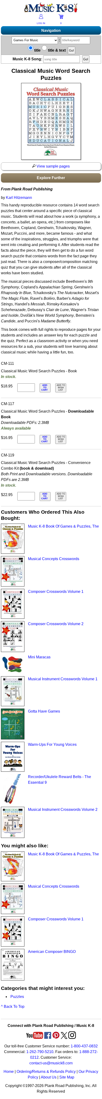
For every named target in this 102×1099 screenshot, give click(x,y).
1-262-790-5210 (39, 1052)
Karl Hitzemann (19, 198)
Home (9, 1072)
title (37, 50)
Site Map (66, 1077)
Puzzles (17, 997)
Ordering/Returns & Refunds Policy (46, 1072)
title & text (56, 50)
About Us (48, 1077)
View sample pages (53, 166)
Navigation (51, 31)
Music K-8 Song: (28, 59)
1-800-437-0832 (84, 1046)
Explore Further (51, 178)
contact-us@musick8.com (51, 1063)
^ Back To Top (12, 1007)
